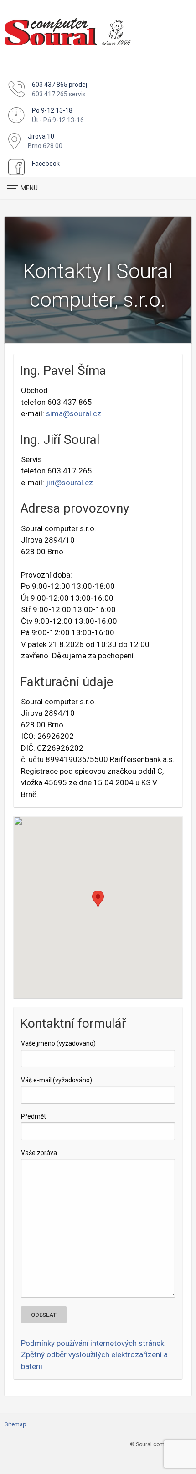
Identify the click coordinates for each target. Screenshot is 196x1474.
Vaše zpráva (39, 1152)
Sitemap (15, 1424)
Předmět (33, 1116)
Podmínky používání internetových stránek (92, 1343)
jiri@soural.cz (69, 482)
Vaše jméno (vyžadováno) (58, 1043)
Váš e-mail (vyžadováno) (56, 1080)
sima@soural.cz (73, 413)
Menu (29, 188)
